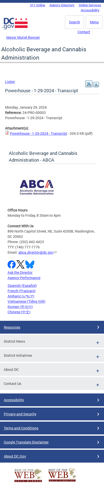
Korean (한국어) (20, 306)
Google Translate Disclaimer (26, 442)
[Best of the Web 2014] (28, 482)
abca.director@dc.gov (36, 252)
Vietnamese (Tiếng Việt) (26, 301)
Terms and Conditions (21, 428)
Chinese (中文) (19, 311)
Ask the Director (20, 272)
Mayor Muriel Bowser (23, 37)
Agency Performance (24, 277)
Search (74, 22)
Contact (83, 31)
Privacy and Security (20, 414)
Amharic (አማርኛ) (21, 296)
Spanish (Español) (22, 285)
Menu (94, 22)
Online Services (90, 5)
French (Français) (22, 290)
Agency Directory (61, 5)
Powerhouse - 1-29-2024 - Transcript (38, 133)
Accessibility (90, 10)
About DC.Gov (15, 456)
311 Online (37, 5)
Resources (12, 327)
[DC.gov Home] (15, 28)
